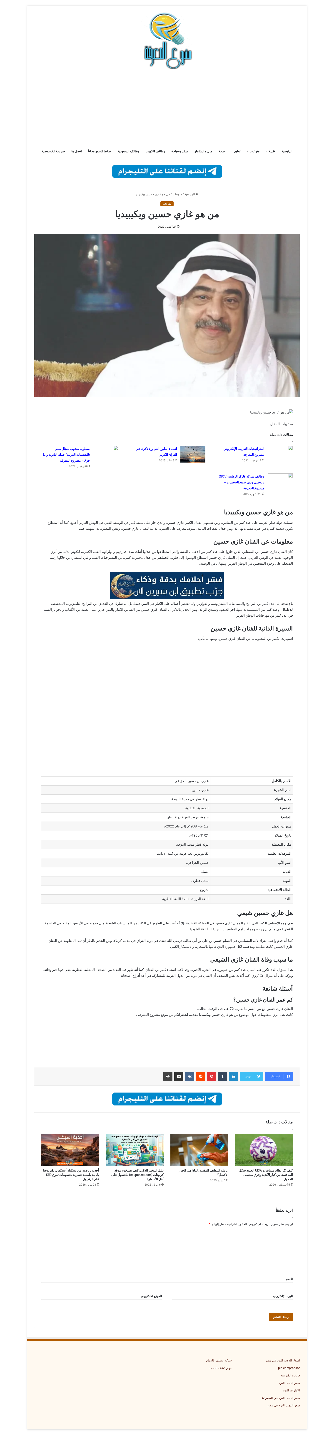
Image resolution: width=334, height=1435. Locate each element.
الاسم (289, 1279)
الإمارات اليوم (291, 1390)
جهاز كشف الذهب (220, 1368)
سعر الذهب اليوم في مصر (283, 1405)
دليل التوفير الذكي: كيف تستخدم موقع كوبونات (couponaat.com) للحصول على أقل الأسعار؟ (137, 1174)
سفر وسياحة (179, 151)
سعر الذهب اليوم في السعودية (281, 1398)
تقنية (272, 151)
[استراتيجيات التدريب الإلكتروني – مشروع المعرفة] (280, 454)
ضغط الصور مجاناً (99, 151)
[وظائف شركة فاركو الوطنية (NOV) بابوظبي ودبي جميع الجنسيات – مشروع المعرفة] (280, 481)
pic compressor (289, 1368)
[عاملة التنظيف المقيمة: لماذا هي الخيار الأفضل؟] (199, 1150)
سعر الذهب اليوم (289, 1383)
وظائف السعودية (128, 151)
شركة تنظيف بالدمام (219, 1360)
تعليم (237, 151)
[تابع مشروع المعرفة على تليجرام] (167, 171)
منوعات (255, 151)
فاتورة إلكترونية (290, 1375)
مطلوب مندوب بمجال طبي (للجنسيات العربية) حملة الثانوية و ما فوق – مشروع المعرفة (66, 455)
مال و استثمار (203, 151)
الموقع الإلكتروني (151, 1296)
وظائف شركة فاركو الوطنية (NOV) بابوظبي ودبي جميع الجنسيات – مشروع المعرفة (241, 482)
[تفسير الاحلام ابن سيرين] (167, 585)
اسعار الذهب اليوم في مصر (283, 1360)
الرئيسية (287, 151)
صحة (222, 151)
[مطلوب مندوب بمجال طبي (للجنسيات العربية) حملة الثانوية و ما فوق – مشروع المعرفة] (105, 454)
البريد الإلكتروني (283, 1296)
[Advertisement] (167, 108)
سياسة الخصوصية (53, 151)
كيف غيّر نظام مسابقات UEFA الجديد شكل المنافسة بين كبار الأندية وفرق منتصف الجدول (266, 1174)
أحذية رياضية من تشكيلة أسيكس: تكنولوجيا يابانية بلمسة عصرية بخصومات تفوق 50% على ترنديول (71, 1174)
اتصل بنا (76, 151)
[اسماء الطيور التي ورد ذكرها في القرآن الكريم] (192, 454)
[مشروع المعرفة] (167, 40)
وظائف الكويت (155, 151)
